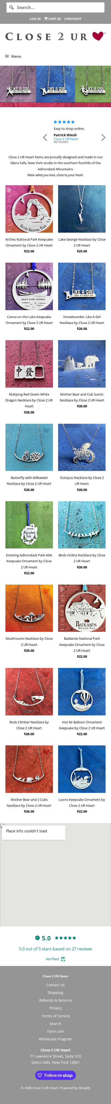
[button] (46, 137)
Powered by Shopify (75, 1088)
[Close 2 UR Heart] (55, 38)
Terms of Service (55, 1015)
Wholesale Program (55, 1039)
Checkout (72, 19)
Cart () (54, 19)
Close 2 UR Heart (45, 1088)
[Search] (11, 7)
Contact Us (55, 984)
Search (55, 1023)
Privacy (56, 1008)
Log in (35, 19)
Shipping (55, 992)
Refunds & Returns (55, 1000)
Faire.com (55, 1031)
